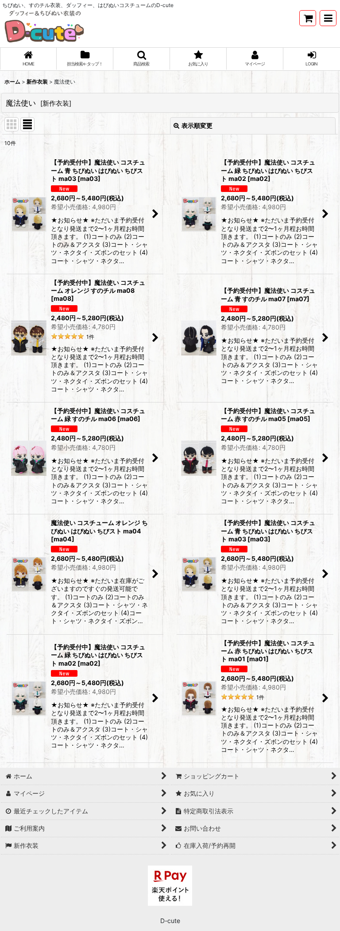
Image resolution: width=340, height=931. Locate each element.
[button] (328, 18)
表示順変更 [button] (197, 125)
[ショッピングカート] (307, 18)
